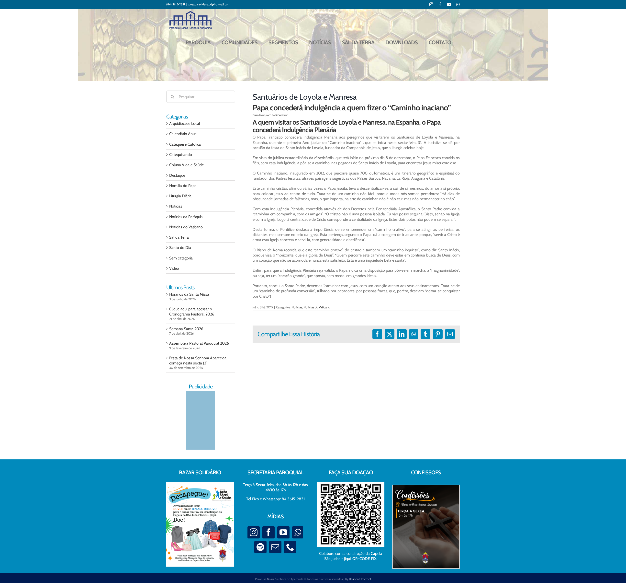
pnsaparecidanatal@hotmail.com (209, 4)
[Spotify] (260, 547)
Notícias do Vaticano (316, 307)
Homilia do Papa (183, 185)
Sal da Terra (179, 237)
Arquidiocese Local (184, 123)
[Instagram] (253, 532)
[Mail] (275, 547)
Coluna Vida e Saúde (186, 165)
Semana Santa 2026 (186, 328)
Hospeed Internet (360, 579)
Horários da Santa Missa (189, 294)
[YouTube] (283, 532)
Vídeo (174, 268)
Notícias (296, 307)
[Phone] (290, 547)
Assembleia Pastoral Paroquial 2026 (199, 343)
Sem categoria (181, 258)
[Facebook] (268, 532)
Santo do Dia (180, 247)
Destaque (177, 175)
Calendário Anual (183, 133)
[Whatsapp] (297, 532)
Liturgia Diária (180, 196)
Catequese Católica (185, 144)
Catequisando (180, 154)
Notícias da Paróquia (186, 216)
